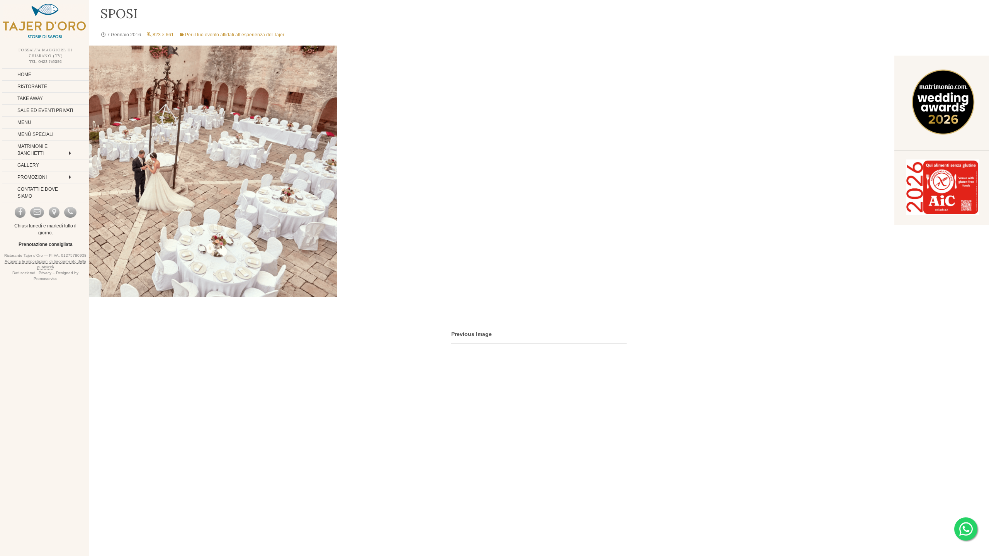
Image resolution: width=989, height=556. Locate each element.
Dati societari (23, 273)
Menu (24, 122)
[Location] (54, 212)
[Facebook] (20, 212)
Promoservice (46, 278)
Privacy (45, 273)
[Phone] (70, 212)
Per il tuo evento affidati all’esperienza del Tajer (234, 34)
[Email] (37, 212)
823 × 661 (163, 34)
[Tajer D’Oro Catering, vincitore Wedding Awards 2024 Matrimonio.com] (942, 103)
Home (24, 74)
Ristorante (32, 86)
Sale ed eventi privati (45, 110)
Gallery (28, 165)
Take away (30, 98)
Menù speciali (35, 134)
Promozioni (32, 177)
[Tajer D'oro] (44, 21)
